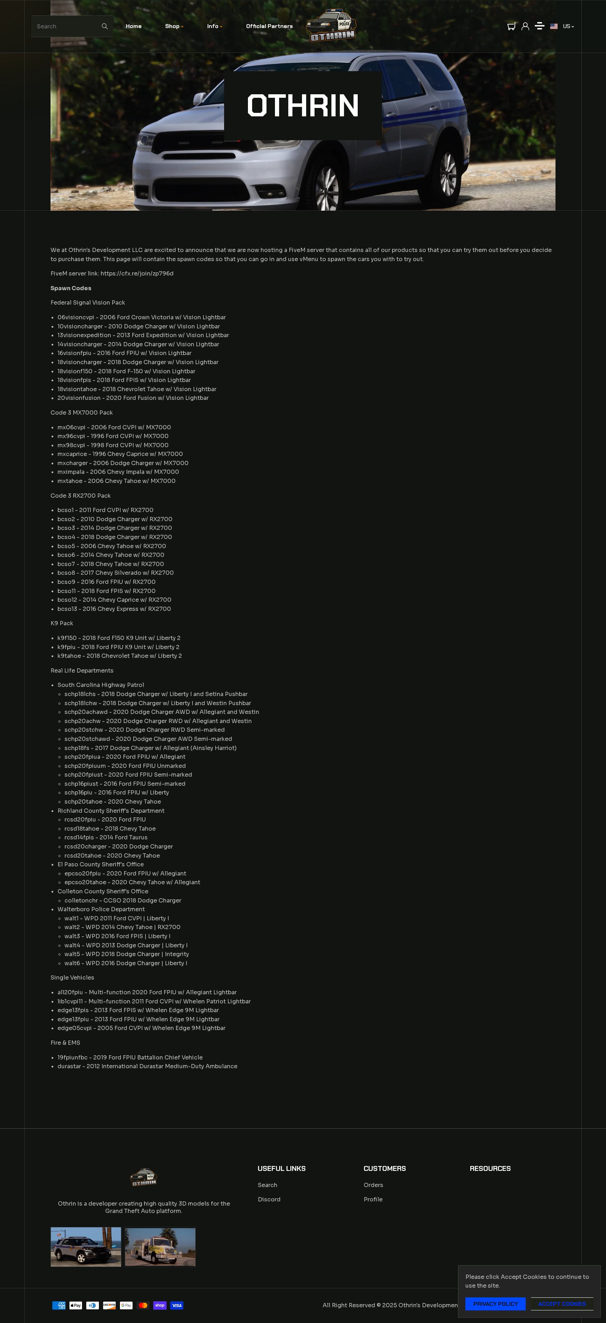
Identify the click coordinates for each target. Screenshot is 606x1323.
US (566, 26)
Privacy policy (495, 1304)
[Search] (105, 26)
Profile (373, 1199)
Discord (269, 1199)
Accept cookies (562, 1304)
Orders (373, 1185)
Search (267, 1185)
